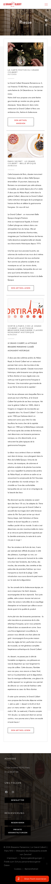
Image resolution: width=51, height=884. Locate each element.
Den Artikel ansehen (24, 121)
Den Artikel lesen (22, 288)
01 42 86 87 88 (11, 772)
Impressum (14, 858)
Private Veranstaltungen (17, 831)
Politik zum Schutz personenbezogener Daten (26, 864)
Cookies (19, 869)
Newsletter (17, 800)
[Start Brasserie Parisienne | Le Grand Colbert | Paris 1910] (12, 4)
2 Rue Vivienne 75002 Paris (17, 768)
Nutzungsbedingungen (33, 858)
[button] (46, 4)
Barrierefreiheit (31, 869)
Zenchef (27, 854)
